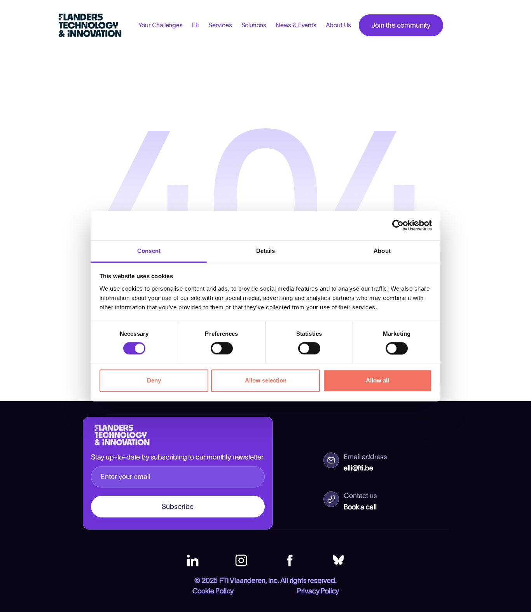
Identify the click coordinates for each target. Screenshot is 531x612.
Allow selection (265, 380)
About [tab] (382, 250)
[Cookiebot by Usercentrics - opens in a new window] (398, 225)
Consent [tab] (149, 250)
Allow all (377, 380)
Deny (154, 380)
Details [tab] (265, 250)
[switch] (222, 348)
